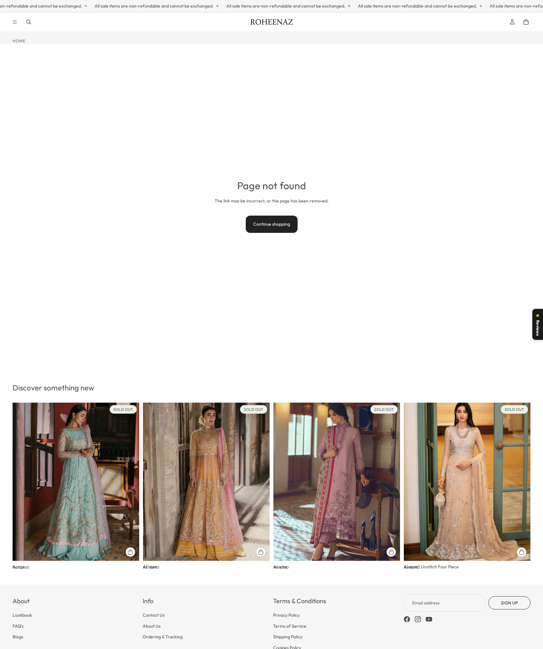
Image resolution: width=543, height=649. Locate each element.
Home (19, 40)
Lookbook (22, 615)
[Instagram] (418, 619)
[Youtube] (429, 619)
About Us (152, 626)
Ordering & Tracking (163, 637)
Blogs (18, 637)
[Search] (29, 22)
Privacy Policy (286, 615)
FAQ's (18, 626)
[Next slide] (129, 482)
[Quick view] (130, 552)
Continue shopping (271, 224)
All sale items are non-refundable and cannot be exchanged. (132, 6)
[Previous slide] (22, 482)
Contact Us (154, 615)
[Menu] (15, 22)
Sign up (509, 603)
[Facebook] (407, 619)
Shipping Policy (287, 637)
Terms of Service (289, 626)
